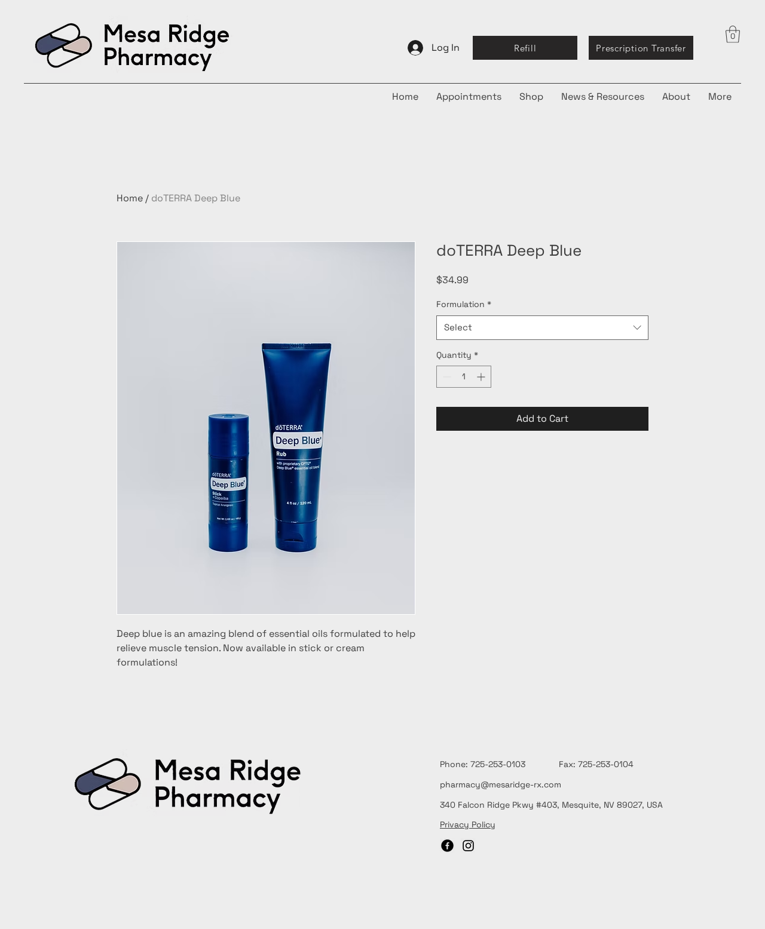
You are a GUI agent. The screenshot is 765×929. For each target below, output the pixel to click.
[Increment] (482, 376)
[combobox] (542, 327)
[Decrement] (445, 376)
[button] (733, 34)
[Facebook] (447, 845)
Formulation (463, 304)
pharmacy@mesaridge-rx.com (500, 784)
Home (130, 198)
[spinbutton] (464, 376)
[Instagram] (468, 845)
